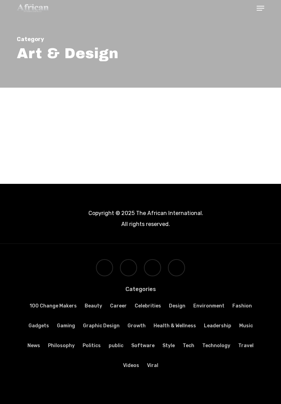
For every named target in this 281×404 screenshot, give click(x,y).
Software (143, 346)
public (116, 346)
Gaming (66, 326)
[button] (260, 8)
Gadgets (38, 326)
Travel (246, 346)
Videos (131, 365)
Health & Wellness (175, 326)
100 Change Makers (53, 306)
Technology (216, 346)
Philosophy (61, 346)
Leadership (217, 326)
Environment (208, 306)
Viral (152, 365)
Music (246, 326)
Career (118, 306)
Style (168, 346)
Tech (188, 346)
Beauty (93, 306)
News (33, 346)
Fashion (242, 306)
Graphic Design (101, 326)
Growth (136, 326)
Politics (92, 346)
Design (177, 306)
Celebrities (148, 306)
